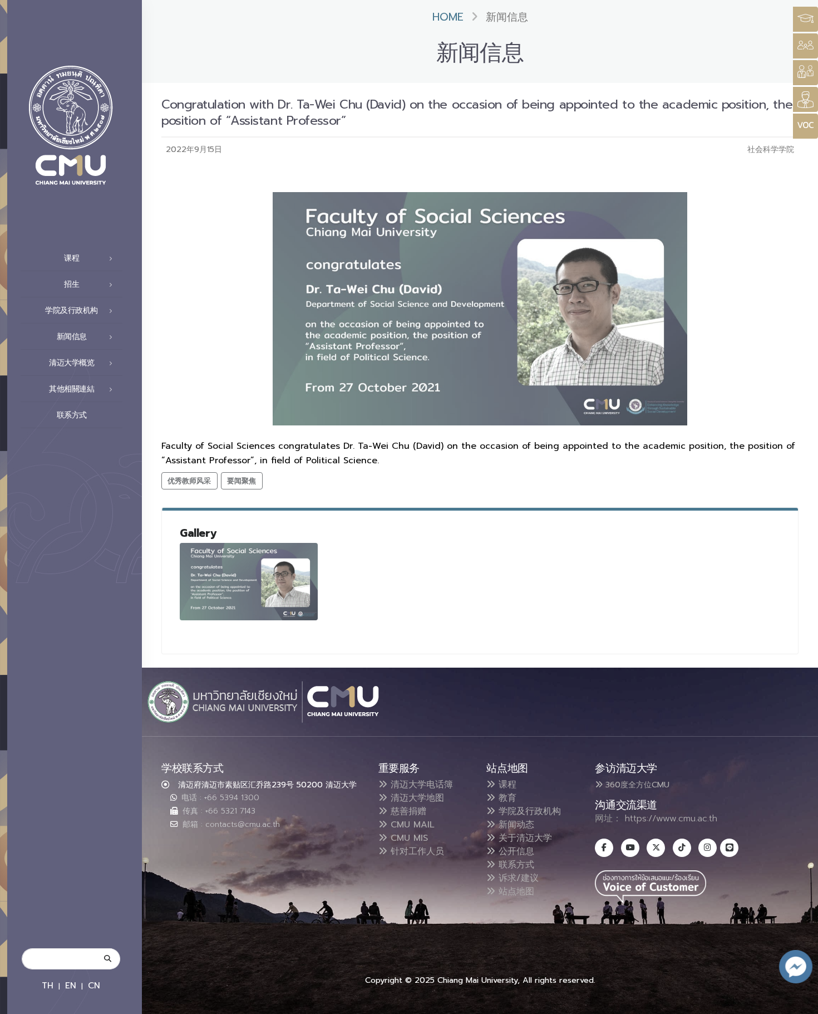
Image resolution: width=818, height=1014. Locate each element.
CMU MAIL (411, 824)
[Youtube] (630, 848)
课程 (505, 784)
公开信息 (514, 851)
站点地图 (514, 891)
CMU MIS (407, 838)
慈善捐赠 (406, 811)
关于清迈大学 (523, 838)
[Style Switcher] (805, 45)
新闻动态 (514, 824)
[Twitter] (656, 848)
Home (448, 17)
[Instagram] (707, 848)
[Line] (729, 848)
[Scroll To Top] (798, 1001)
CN (94, 985)
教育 (505, 798)
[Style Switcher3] (805, 19)
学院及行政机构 (528, 811)
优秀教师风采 (189, 481)
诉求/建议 (517, 878)
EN (70, 985)
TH (47, 985)
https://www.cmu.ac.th (671, 818)
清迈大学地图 (415, 798)
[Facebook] (604, 848)
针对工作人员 (415, 851)
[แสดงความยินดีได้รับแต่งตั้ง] (249, 581)
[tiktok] (682, 848)
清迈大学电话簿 (420, 784)
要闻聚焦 (241, 481)
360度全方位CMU (636, 784)
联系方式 (72, 415)
